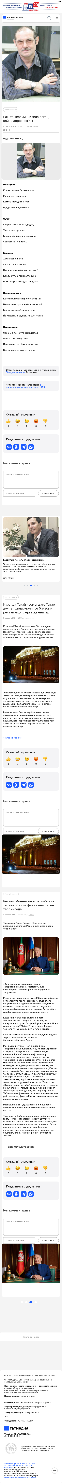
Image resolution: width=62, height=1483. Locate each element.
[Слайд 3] (31, 585)
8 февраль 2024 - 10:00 (12, 618)
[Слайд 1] (24, 585)
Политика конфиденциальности (20, 1477)
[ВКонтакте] (9, 447)
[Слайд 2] (27, 585)
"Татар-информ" (12, 737)
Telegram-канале (16, 372)
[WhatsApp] (31, 447)
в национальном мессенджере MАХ (25, 385)
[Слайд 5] (37, 585)
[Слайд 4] (34, 585)
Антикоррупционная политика (19, 1463)
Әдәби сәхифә (11, 109)
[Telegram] (24, 447)
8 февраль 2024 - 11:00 (12, 126)
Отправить (48, 493)
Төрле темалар (31, 1336)
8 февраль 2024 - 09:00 (12, 915)
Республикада (11, 597)
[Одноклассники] (16, 447)
